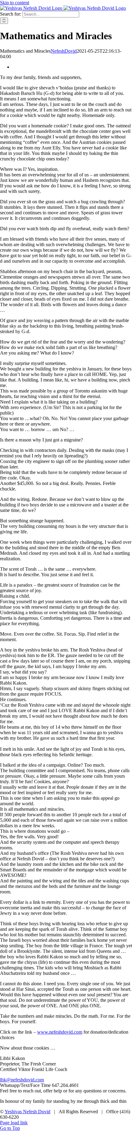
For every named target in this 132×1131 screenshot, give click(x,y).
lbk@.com (22, 1079)
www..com (59, 1032)
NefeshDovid (64, 51)
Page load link (14, 1122)
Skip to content (14, 2)
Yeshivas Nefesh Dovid (27, 1111)
